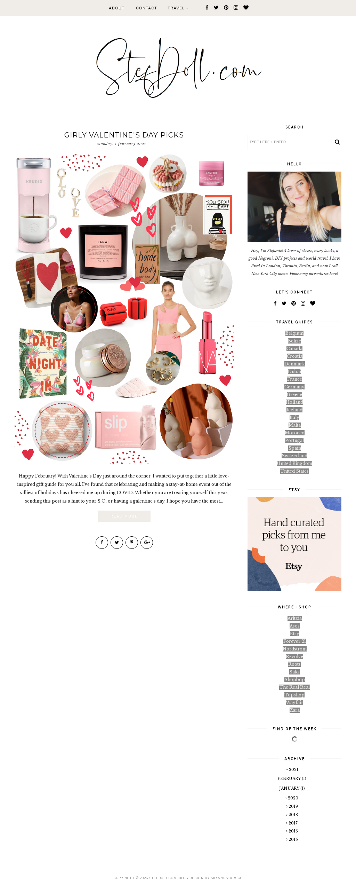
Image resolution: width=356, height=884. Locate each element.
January (289, 788)
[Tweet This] (117, 542)
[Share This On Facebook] (102, 542)
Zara (295, 710)
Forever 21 (294, 641)
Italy (294, 417)
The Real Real (294, 687)
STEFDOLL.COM (163, 878)
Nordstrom (295, 649)
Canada (294, 348)
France (294, 379)
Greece (294, 394)
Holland (294, 402)
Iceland (294, 409)
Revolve (294, 656)
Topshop (294, 694)
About (116, 8)
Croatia (294, 356)
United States (294, 471)
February (289, 778)
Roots (294, 664)
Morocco (295, 432)
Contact (146, 8)
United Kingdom (294, 463)
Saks (294, 671)
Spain (294, 448)
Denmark (294, 363)
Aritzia (295, 618)
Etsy (294, 633)
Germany (294, 386)
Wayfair (294, 702)
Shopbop (294, 679)
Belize (294, 341)
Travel (177, 8)
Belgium (294, 333)
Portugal (294, 440)
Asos (295, 626)
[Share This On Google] (146, 542)
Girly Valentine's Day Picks (124, 135)
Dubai (294, 371)
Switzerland (294, 455)
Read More (124, 516)
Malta (295, 425)
